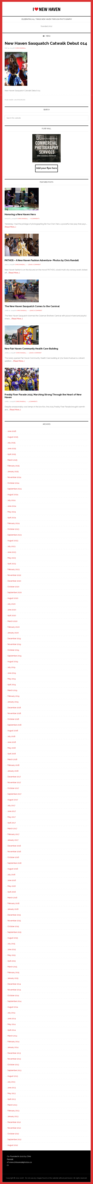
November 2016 (14, 851)
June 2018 (11, 742)
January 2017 (12, 840)
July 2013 (11, 1082)
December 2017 (14, 777)
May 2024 (11, 512)
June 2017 (11, 811)
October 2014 (13, 995)
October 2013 (13, 1065)
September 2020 (14, 592)
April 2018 (11, 754)
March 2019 (12, 690)
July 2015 (11, 944)
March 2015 (12, 967)
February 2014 (13, 1042)
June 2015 (11, 949)
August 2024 (12, 494)
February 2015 (13, 972)
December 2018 (14, 708)
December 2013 (14, 1053)
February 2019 (13, 696)
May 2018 (11, 748)
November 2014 (14, 990)
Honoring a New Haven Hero (20, 214)
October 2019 (13, 650)
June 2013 (11, 1088)
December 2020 (14, 581)
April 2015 (11, 961)
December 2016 (14, 846)
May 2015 (11, 955)
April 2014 (11, 1030)
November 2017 (14, 782)
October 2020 (13, 587)
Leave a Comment (34, 264)
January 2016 (12, 909)
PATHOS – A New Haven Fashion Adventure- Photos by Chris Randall (42, 260)
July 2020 (11, 604)
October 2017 (13, 788)
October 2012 (13, 1134)
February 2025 (13, 466)
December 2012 (14, 1122)
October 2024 (13, 483)
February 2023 (13, 569)
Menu (48, 36)
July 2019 (11, 667)
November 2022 (14, 575)
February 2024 (13, 523)
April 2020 (11, 615)
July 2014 (11, 1013)
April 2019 (11, 685)
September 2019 (14, 656)
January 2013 (12, 1116)
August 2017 (12, 800)
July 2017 (11, 805)
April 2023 (11, 564)
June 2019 (11, 673)
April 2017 (11, 823)
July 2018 (11, 736)
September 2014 (14, 1001)
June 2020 (11, 610)
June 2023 (11, 552)
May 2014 (11, 1024)
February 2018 (13, 765)
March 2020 (12, 621)
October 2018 (13, 719)
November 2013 (14, 1059)
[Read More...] (10, 227)
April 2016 (11, 892)
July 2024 (11, 500)
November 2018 (14, 713)
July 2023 (11, 546)
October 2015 (13, 926)
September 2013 (14, 1070)
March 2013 (12, 1105)
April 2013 (11, 1099)
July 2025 (11, 443)
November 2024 (14, 477)
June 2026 (11, 431)
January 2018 (12, 771)
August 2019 (12, 661)
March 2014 (12, 1036)
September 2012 (14, 1139)
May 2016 (11, 886)
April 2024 (11, 518)
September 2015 (14, 932)
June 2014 (11, 1018)
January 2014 (12, 1047)
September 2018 (14, 725)
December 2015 (14, 915)
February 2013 (13, 1111)
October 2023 (13, 529)
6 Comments (35, 218)
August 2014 (12, 1007)
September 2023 (14, 535)
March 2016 (12, 898)
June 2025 (11, 448)
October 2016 (13, 857)
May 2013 (11, 1093)
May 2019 (11, 679)
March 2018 (12, 759)
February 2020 (13, 627)
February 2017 (13, 834)
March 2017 (12, 828)
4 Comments (33, 401)
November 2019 (14, 644)
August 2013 (12, 1076)
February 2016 (13, 903)
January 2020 (13, 633)
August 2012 (12, 1145)
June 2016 (11, 880)
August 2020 (12, 598)
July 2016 (11, 875)
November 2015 (14, 921)
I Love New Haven (46, 9)
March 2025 (12, 460)
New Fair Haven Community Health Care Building (31, 348)
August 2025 (12, 437)
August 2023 (12, 541)
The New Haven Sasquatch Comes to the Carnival (32, 306)
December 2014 (14, 984)
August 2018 (12, 731)
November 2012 (14, 1128)
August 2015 (12, 938)
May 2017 (11, 817)
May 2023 (11, 558)
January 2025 (13, 471)
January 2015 (12, 978)
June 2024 (11, 506)
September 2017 (14, 794)
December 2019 (14, 638)
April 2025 (11, 454)
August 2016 (12, 869)
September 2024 (14, 489)
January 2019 (12, 702)
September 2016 (14, 863)
